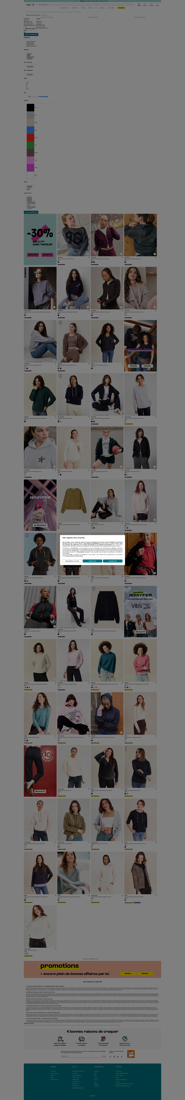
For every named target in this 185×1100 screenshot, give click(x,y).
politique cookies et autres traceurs (74, 555)
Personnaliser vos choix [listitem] (72, 561)
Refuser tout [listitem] (92, 561)
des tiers (114, 548)
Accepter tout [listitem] (113, 561)
